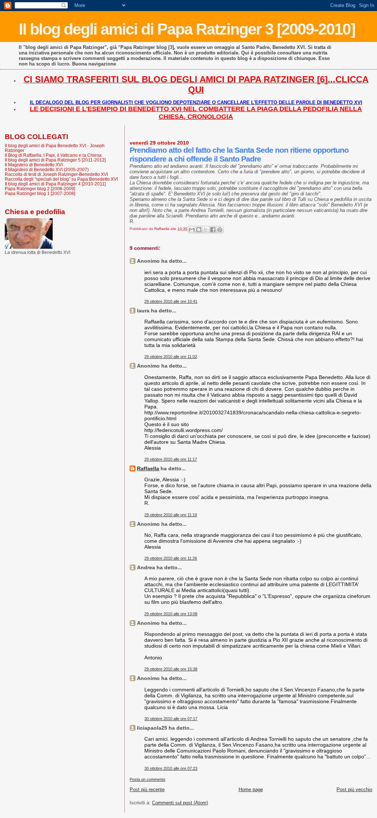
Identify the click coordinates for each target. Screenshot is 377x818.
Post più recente (147, 789)
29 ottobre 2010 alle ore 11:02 (170, 356)
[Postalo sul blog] (198, 229)
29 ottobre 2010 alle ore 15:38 (170, 669)
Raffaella (148, 468)
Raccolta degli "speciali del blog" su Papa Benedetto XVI (61, 179)
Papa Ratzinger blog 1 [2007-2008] (40, 193)
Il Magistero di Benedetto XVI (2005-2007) (47, 169)
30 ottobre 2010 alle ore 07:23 (170, 768)
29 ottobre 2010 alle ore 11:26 (170, 558)
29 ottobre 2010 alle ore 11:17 (170, 459)
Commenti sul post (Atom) (180, 802)
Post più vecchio (354, 789)
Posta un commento (147, 779)
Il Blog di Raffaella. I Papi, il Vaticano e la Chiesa (53, 155)
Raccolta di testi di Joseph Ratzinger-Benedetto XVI (56, 174)
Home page (251, 789)
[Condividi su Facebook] (212, 229)
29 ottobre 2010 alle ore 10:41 (170, 301)
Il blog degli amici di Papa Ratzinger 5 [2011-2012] (55, 159)
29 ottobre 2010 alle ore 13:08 (170, 614)
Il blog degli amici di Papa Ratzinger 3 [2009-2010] (187, 29)
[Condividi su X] (205, 229)
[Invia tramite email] (191, 229)
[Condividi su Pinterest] (219, 229)
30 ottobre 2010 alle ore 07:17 (170, 718)
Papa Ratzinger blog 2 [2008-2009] (40, 188)
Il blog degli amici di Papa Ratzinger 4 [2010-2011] (55, 183)
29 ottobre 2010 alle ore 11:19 (170, 515)
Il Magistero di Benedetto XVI (34, 164)
